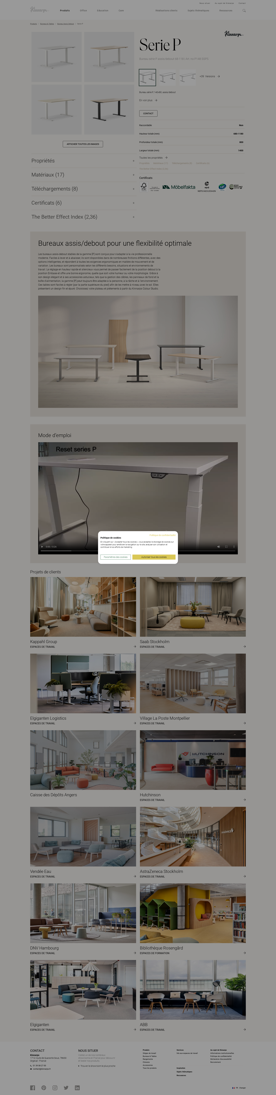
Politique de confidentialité (163, 535)
